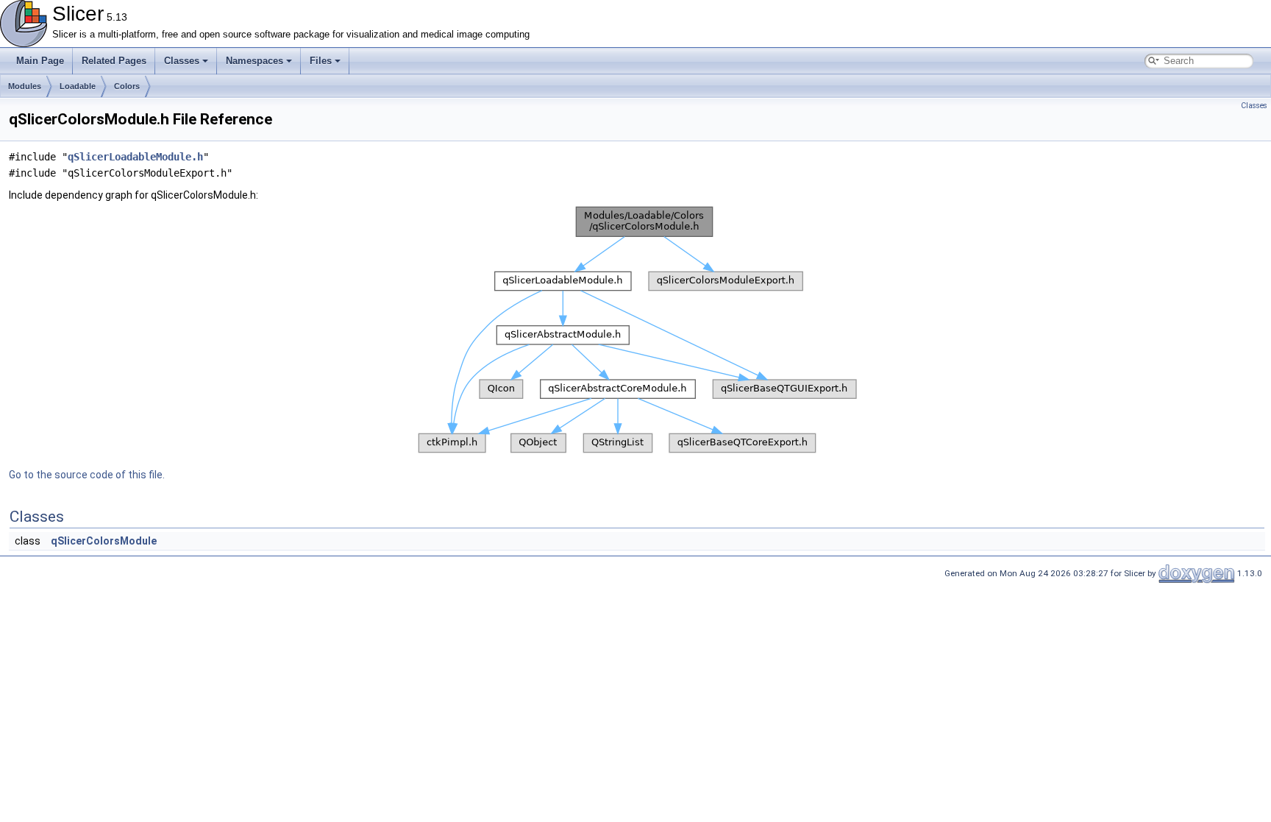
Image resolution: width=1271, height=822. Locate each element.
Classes (181, 60)
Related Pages (114, 60)
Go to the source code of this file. (87, 475)
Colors (127, 86)
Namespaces (254, 60)
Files (321, 60)
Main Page (40, 60)
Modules (24, 86)
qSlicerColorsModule (104, 541)
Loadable (78, 86)
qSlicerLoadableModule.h (135, 157)
